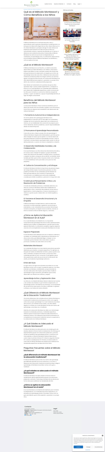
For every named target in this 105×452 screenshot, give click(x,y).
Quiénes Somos (48, 4)
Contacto (69, 4)
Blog (74, 4)
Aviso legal (55, 410)
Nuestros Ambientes (58, 4)
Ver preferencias (98, 447)
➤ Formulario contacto (30, 408)
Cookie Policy (87, 449)
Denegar (88, 447)
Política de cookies (57, 412)
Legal (79, 4)
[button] (102, 435)
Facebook (28, 415)
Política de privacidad (58, 413)
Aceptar (78, 447)
